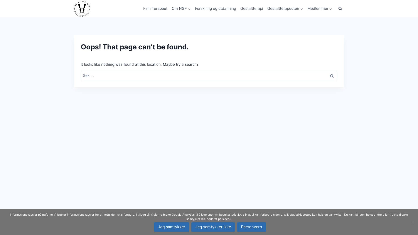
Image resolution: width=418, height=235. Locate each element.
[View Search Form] (340, 9)
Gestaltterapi (251, 8)
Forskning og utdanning (215, 8)
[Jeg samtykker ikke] (412, 222)
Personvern (251, 227)
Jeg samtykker (171, 227)
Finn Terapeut (155, 8)
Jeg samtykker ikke (213, 227)
